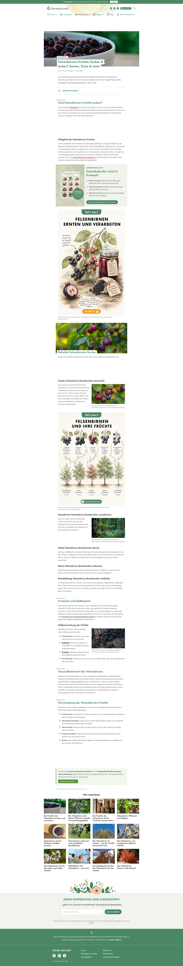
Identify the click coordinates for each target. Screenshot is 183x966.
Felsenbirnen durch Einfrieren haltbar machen (52, 843)
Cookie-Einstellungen (111, 957)
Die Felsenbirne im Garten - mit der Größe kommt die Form (103, 843)
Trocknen (65, 652)
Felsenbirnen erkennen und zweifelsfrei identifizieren (78, 843)
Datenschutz (108, 954)
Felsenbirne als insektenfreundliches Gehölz (78, 617)
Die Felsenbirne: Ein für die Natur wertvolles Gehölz (54, 868)
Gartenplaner (67, 15)
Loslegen (114, 2)
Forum (52, 15)
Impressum (107, 950)
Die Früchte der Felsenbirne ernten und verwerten (54, 818)
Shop (112, 15)
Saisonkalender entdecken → (68, 781)
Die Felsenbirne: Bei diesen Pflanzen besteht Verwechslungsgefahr (79, 818)
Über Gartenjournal (126, 15)
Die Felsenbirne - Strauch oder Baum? (126, 867)
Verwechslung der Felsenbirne (84, 157)
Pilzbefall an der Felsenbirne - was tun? (78, 867)
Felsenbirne (74, 107)
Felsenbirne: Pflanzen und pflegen (127, 817)
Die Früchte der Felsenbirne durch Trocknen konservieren (103, 818)
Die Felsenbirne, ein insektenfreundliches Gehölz (126, 843)
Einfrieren (65, 643)
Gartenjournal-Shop (89, 954)
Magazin (99, 15)
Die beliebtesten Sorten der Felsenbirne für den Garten (103, 868)
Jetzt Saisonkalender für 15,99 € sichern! (102, 202)
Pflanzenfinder (83, 15)
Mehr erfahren (115, 940)
